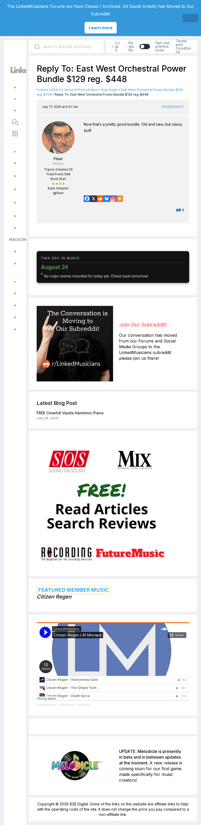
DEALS (56, 90)
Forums (42, 90)
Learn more (101, 27)
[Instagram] (113, 198)
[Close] (190, 18)
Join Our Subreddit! (143, 325)
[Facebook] (87, 198)
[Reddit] (100, 198)
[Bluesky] (106, 198)
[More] (119, 198)
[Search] (37, 46)
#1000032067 (173, 107)
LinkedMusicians (47, 704)
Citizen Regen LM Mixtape (75, 704)
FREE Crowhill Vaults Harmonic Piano (70, 413)
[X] (93, 198)
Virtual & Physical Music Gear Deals (91, 90)
